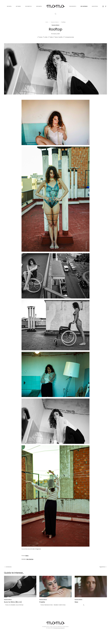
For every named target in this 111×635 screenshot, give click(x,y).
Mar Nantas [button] (29, 559)
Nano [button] (26, 555)
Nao (76, 602)
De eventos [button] (28, 6)
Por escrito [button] (72, 6)
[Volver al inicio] (55, 6)
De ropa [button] (9, 6)
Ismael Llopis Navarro (59, 628)
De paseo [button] (18, 6)
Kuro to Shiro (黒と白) (13, 602)
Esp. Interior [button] (84, 6)
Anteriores (8, 567)
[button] (55, 14)
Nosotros (95, 6)
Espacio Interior (55, 25)
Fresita (42, 602)
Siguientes (102, 567)
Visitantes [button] (39, 6)
